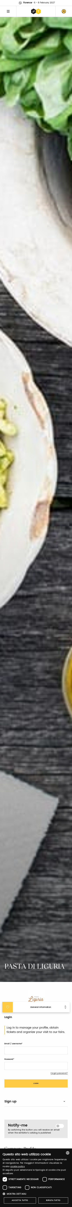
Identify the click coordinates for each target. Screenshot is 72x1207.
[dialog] (36, 1178)
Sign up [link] (10, 1101)
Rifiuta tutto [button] (53, 1200)
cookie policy (17, 1166)
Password (8, 1059)
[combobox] (67, 1153)
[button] (36, 1194)
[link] (64, 11)
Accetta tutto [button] (20, 1200)
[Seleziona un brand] (35, 11)
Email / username (12, 1043)
